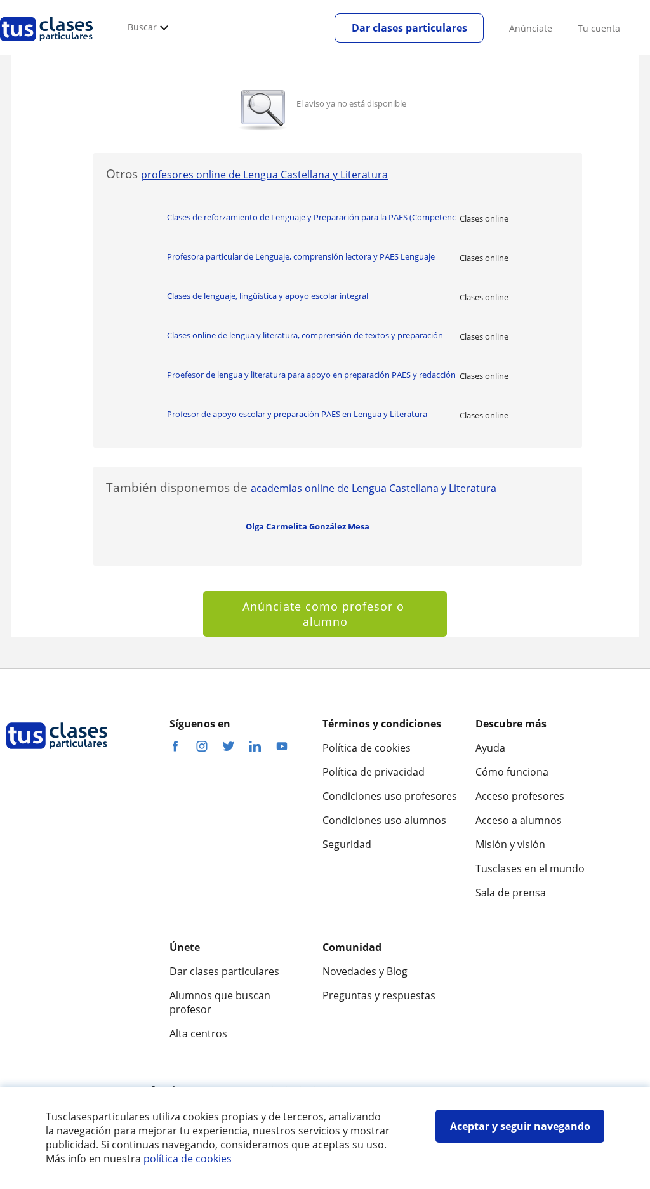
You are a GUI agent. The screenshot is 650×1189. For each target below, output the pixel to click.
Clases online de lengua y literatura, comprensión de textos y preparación (307, 335)
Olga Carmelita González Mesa (307, 526)
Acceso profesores (519, 796)
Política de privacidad (373, 772)
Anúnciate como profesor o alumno (325, 614)
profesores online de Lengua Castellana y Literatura (264, 175)
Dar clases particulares (409, 28)
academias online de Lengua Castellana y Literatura (373, 488)
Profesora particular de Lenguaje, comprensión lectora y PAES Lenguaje (301, 256)
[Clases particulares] (46, 45)
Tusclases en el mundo (530, 868)
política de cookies (187, 1159)
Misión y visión (510, 844)
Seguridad (346, 844)
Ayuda (490, 748)
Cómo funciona (511, 772)
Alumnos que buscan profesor (219, 1002)
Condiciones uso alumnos (384, 820)
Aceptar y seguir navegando (520, 1126)
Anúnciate (530, 28)
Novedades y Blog (365, 971)
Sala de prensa (510, 893)
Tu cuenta (599, 28)
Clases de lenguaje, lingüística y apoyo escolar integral (267, 296)
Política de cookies (366, 748)
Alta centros (198, 1033)
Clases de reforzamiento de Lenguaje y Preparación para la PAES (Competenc (313, 217)
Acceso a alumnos (518, 820)
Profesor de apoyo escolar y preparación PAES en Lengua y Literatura (297, 414)
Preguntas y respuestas (378, 995)
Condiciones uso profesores (389, 796)
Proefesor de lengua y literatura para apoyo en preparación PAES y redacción (311, 374)
